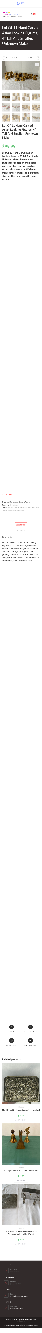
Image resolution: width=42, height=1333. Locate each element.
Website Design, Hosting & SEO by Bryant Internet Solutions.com (21, 1320)
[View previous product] (3, 58)
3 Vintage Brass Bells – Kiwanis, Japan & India (21, 1171)
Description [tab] (21, 525)
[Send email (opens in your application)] (23, 3)
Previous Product (11, 58)
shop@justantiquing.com (19, 1296)
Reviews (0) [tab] (21, 530)
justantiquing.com (16, 1308)
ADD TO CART (21, 1120)
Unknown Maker (19, 510)
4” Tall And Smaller (12, 508)
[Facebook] (19, 3)
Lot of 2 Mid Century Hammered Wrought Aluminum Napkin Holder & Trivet (21, 1232)
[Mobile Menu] (38, 14)
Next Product (32, 58)
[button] (37, 64)
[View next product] (38, 58)
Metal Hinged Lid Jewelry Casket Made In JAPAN (21, 1110)
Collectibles (14, 505)
